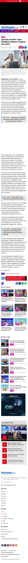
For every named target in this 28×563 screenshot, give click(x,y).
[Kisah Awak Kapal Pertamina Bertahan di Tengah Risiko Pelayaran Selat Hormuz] (7, 307)
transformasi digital (8, 518)
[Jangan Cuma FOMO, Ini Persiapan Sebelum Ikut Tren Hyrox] (21, 307)
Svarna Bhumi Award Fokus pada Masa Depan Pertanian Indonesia (16, 460)
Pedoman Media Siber (7, 532)
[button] (21, 27)
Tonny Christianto (5, 47)
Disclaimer (4, 529)
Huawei (4, 514)
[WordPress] (10, 545)
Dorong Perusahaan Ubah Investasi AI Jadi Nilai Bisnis (7, 300)
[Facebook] (17, 283)
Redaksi (3, 536)
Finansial (3, 494)
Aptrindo (9, 273)
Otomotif (3, 503)
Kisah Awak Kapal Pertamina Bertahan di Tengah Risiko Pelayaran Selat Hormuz (6, 314)
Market (3, 505)
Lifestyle (3, 501)
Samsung (5, 523)
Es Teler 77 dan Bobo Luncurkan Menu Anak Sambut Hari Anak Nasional (21, 329)
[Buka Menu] (23, 27)
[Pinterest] (8, 545)
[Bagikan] (25, 47)
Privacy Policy (4, 534)
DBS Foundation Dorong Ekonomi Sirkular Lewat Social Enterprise (16, 443)
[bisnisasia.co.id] (9, 27)
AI (3, 511)
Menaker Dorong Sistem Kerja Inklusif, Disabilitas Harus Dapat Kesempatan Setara (6, 329)
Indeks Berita (4, 556)
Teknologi (3, 496)
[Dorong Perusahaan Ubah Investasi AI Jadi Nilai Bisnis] (7, 293)
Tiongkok (5, 516)
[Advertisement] (14, 138)
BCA (4, 521)
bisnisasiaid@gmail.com (10, 485)
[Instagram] (13, 545)
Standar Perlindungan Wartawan (9, 539)
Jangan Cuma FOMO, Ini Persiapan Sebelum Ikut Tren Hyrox (21, 314)
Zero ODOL (16, 273)
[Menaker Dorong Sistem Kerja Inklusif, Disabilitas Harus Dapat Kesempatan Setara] (7, 322)
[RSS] (16, 545)
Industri (3, 37)
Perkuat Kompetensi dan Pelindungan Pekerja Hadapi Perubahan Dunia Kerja (15, 449)
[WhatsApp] (25, 283)
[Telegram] (22, 283)
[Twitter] (19, 283)
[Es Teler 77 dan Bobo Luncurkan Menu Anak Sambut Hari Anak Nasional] (21, 322)
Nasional (3, 498)
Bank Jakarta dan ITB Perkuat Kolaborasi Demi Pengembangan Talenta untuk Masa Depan (16, 455)
